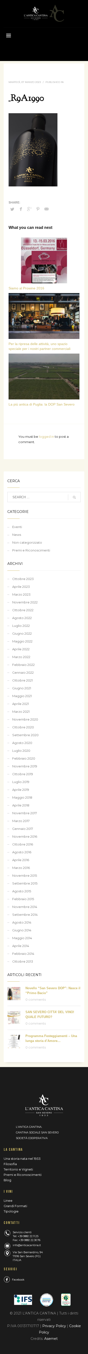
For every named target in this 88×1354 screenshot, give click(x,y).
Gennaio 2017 (22, 829)
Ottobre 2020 (23, 727)
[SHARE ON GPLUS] (29, 209)
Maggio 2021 (22, 696)
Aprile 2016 (20, 860)
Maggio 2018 (22, 797)
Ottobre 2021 (22, 680)
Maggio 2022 (22, 641)
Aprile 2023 (21, 587)
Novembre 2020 (25, 719)
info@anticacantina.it (27, 1245)
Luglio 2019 (20, 782)
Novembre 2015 (24, 875)
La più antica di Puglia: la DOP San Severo (42, 404)
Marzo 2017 (21, 821)
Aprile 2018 (20, 805)
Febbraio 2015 (23, 899)
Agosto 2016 (21, 852)
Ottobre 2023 (23, 579)
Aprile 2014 (20, 946)
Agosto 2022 (22, 618)
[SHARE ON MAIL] (46, 209)
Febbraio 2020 (23, 758)
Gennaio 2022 (23, 672)
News (16, 535)
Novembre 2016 (24, 836)
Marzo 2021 (21, 711)
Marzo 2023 (21, 594)
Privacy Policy (54, 1326)
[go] (74, 497)
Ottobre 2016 (22, 844)
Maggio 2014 (22, 938)
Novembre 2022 (25, 602)
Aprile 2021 (20, 704)
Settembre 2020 (25, 735)
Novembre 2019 (24, 766)
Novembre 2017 (24, 813)
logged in (47, 436)
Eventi (17, 527)
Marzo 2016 (21, 868)
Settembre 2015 (24, 883)
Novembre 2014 (24, 907)
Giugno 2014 (21, 930)
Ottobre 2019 (22, 774)
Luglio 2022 (21, 626)
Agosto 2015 (21, 891)
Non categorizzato (27, 542)
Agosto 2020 (22, 743)
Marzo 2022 (21, 657)
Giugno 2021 (21, 688)
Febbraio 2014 (23, 954)
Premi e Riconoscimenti (31, 550)
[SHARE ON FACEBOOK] (20, 209)
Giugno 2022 (22, 633)
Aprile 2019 (20, 790)
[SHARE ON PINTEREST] (38, 209)
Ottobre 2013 (22, 961)
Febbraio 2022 (23, 665)
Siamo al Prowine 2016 (26, 288)
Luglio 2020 (21, 751)
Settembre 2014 (25, 914)
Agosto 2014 (21, 922)
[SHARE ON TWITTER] (12, 209)
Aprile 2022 (21, 649)
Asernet (51, 1338)
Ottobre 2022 (22, 610)
